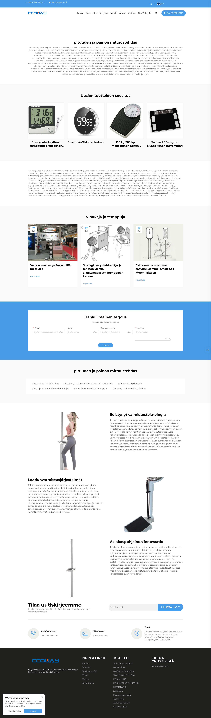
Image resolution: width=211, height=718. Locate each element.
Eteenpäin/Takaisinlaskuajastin (86, 142)
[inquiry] (207, 350)
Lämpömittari (119, 667)
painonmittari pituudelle (130, 383)
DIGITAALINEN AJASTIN (123, 671)
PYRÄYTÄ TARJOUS (173, 13)
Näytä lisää (35, 276)
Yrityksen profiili (108, 13)
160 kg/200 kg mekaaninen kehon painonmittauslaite (125, 144)
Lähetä (106, 345)
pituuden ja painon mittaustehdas (129, 388)
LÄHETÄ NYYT (170, 607)
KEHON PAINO (119, 679)
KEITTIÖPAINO (119, 687)
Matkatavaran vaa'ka (122, 695)
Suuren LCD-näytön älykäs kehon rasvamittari (165, 144)
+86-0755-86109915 (36, 2)
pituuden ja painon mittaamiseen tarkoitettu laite (88, 383)
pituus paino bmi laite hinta (45, 383)
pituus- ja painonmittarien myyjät (90, 388)
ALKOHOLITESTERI (121, 703)
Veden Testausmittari (122, 663)
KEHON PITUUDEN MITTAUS (125, 683)
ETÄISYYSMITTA (120, 707)
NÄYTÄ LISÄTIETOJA (46, 121)
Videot (122, 13)
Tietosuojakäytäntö (160, 666)
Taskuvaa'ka (118, 699)
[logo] (37, 13)
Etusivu (80, 13)
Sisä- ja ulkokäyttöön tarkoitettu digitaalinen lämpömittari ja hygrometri (46, 144)
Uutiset (132, 13)
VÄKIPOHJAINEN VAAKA (124, 675)
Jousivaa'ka (118, 691)
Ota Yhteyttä (144, 13)
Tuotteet (90, 13)
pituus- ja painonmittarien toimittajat (50, 388)
